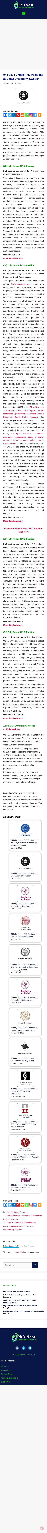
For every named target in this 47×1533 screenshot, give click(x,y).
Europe (23, 1212)
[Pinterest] (18, 115)
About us (5, 1366)
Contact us (5, 1370)
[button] (23, 13)
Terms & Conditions (9, 1378)
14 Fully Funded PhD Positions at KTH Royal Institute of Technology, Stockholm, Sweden (24, 842)
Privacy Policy (7, 1374)
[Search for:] (17, 1265)
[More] (39, 115)
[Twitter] (10, 115)
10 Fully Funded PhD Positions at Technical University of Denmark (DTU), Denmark (24, 1124)
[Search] (35, 1265)
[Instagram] (31, 115)
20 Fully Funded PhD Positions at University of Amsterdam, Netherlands (24, 1091)
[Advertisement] (23, 43)
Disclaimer (5, 1382)
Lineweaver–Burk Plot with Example (16, 1291)
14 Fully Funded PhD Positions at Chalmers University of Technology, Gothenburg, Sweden (19, 1226)
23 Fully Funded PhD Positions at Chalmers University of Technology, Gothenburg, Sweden (24, 967)
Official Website (12, 729)
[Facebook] (5, 115)
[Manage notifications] (42, 1528)
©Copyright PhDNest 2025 (23, 1355)
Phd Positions (12, 1212)
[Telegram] (35, 115)
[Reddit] (22, 115)
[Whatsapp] (27, 115)
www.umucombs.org (21, 284)
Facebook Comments (28, 1246)
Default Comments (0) (11, 1246)
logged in (19, 1252)
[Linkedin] (14, 115)
